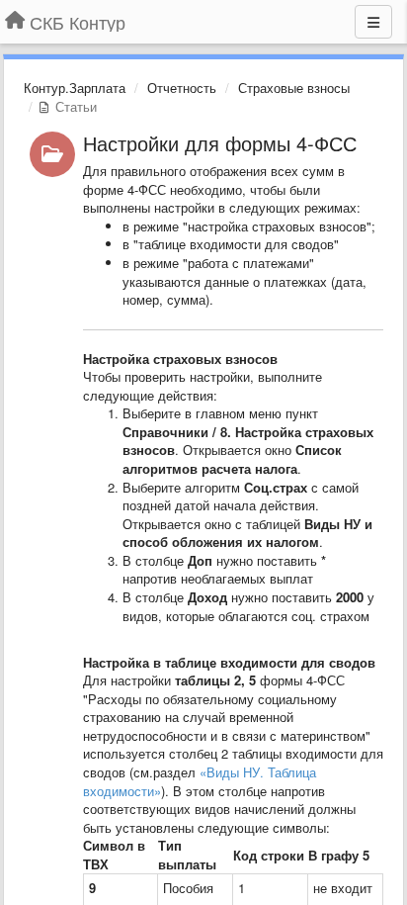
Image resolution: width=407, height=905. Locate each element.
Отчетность (181, 87)
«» (199, 781)
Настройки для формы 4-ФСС (220, 143)
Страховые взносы (294, 87)
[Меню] (373, 22)
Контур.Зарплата (74, 87)
